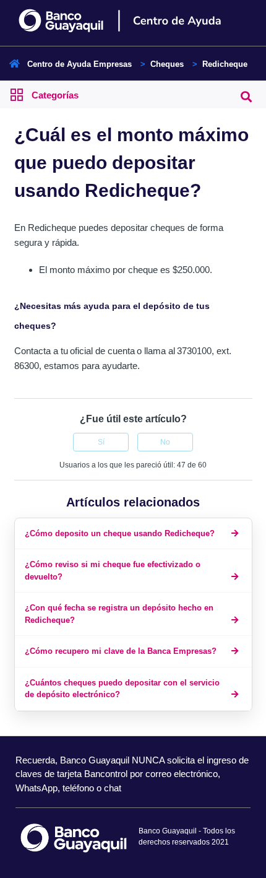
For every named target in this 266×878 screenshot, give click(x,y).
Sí (101, 442)
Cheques (167, 64)
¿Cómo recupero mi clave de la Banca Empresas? (121, 651)
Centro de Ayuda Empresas (79, 64)
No (165, 442)
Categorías (55, 95)
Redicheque (224, 64)
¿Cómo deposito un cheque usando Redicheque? (120, 533)
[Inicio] (133, 21)
